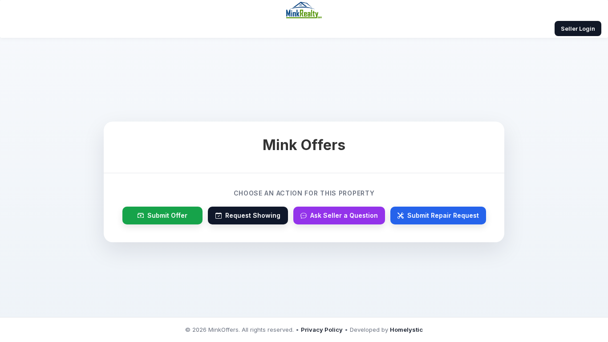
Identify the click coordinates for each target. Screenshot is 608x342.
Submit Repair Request (443, 215)
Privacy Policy (322, 329)
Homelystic (406, 329)
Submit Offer (167, 215)
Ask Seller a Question (344, 215)
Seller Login (578, 28)
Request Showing (252, 215)
